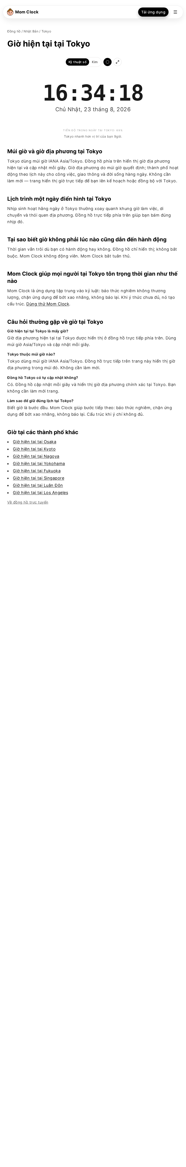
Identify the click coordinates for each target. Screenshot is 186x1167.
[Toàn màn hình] (117, 62)
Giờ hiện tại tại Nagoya (36, 456)
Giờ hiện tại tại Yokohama (39, 463)
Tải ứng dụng (153, 12)
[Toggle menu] (175, 12)
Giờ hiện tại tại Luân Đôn (38, 485)
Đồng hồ (14, 31)
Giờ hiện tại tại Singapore (38, 478)
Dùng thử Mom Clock (47, 304)
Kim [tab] (95, 62)
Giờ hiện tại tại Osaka (34, 441)
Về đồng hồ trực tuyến (27, 502)
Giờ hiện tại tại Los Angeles (40, 492)
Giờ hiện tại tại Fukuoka (37, 470)
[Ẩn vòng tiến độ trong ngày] (107, 62)
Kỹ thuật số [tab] (78, 62)
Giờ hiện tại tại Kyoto (34, 449)
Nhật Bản (31, 31)
